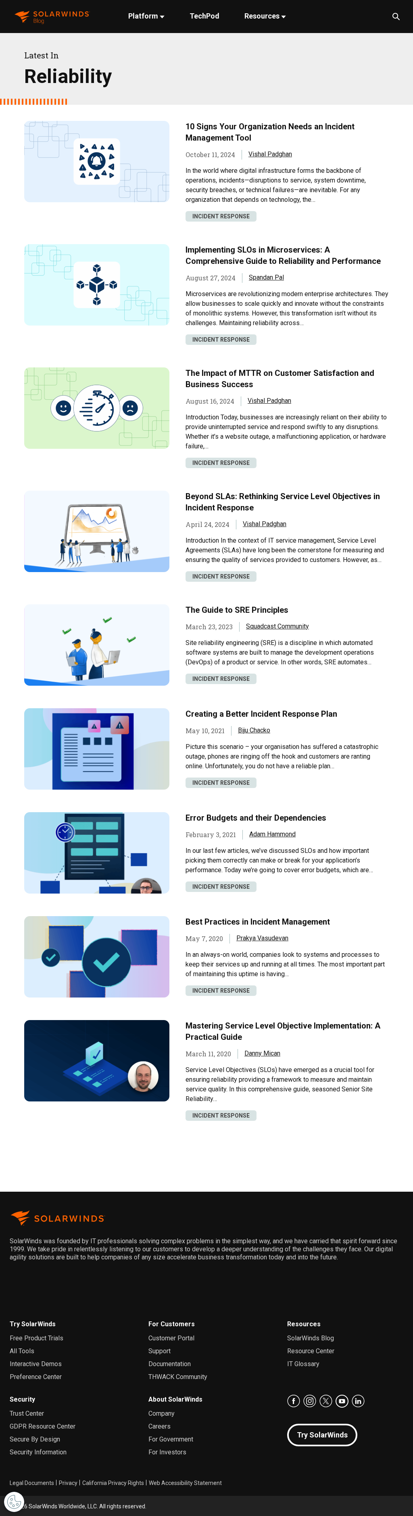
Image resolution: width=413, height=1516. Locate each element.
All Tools (22, 1351)
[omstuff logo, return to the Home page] (52, 17)
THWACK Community (177, 1377)
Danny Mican (262, 1053)
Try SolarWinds (33, 1324)
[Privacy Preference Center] (14, 1502)
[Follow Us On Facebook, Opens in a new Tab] (293, 1401)
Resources (262, 16)
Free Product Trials (36, 1338)
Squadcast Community (277, 626)
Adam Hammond (272, 834)
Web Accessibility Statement (185, 1483)
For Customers (171, 1324)
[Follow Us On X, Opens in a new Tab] (325, 1401)
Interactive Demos (36, 1364)
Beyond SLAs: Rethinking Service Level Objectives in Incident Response (283, 502)
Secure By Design (35, 1439)
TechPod (204, 16)
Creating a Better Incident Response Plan (261, 714)
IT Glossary (303, 1364)
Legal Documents (32, 1483)
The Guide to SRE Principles (237, 610)
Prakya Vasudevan (262, 938)
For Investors (167, 1452)
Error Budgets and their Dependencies (256, 818)
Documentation (169, 1364)
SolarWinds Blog (310, 1338)
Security (22, 1399)
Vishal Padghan (270, 154)
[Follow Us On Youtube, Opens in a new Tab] (342, 1401)
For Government (170, 1439)
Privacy (68, 1483)
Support (159, 1351)
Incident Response (221, 216)
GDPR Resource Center (42, 1426)
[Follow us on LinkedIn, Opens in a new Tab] (358, 1401)
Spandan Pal (266, 277)
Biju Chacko (254, 730)
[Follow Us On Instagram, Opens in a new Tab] (309, 1401)
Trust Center (27, 1413)
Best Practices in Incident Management (258, 922)
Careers (159, 1426)
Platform (144, 16)
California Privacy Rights (113, 1483)
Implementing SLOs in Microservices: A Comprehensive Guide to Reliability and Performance (283, 255)
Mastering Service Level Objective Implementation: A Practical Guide (283, 1031)
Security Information (38, 1452)
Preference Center (36, 1377)
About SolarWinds (175, 1399)
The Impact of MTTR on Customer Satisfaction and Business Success (280, 378)
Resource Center (310, 1351)
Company (161, 1413)
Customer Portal (171, 1338)
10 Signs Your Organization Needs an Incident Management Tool (270, 132)
